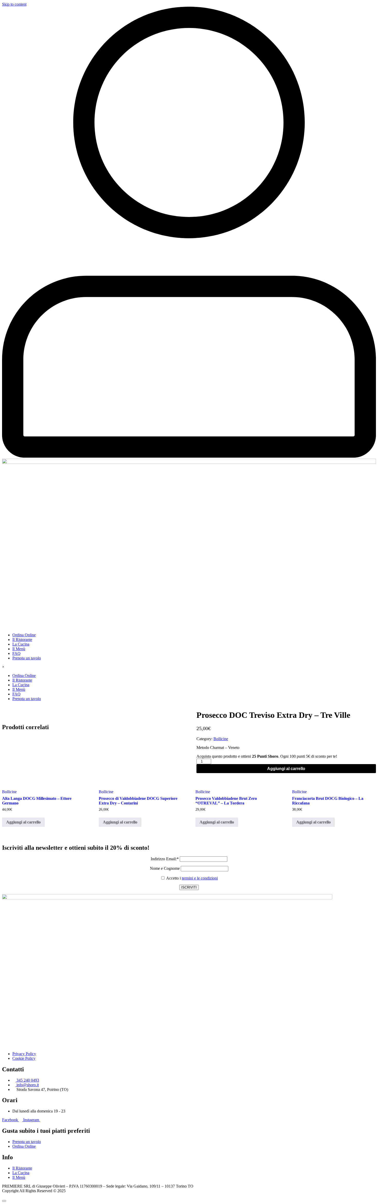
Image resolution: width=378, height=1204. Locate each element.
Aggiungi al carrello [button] (23, 822)
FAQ (16, 653)
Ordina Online (24, 635)
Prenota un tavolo (26, 658)
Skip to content (14, 4)
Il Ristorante (22, 639)
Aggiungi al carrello (286, 768)
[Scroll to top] (4, 1201)
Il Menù (18, 649)
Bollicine (220, 739)
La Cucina (20, 644)
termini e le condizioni (200, 878)
